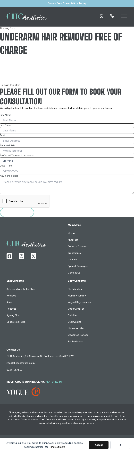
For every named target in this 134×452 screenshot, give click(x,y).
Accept (99, 444)
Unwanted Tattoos (78, 335)
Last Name (5, 125)
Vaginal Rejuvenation (79, 302)
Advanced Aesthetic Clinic (21, 289)
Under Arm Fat (76, 308)
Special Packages (78, 266)
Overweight (74, 321)
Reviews (72, 259)
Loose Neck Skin (16, 321)
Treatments (74, 253)
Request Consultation (17, 212)
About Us (73, 239)
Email (2, 135)
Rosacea (11, 308)
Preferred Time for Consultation (17, 155)
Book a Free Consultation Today (67, 3)
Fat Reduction (75, 341)
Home (71, 233)
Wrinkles (11, 295)
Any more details (9, 175)
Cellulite (72, 315)
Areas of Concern (77, 246)
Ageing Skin (13, 315)
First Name (5, 115)
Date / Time (6, 165)
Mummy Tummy (77, 295)
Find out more (57, 446)
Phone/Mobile (7, 145)
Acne (9, 302)
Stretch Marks (75, 289)
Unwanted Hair (76, 328)
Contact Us (74, 272)
